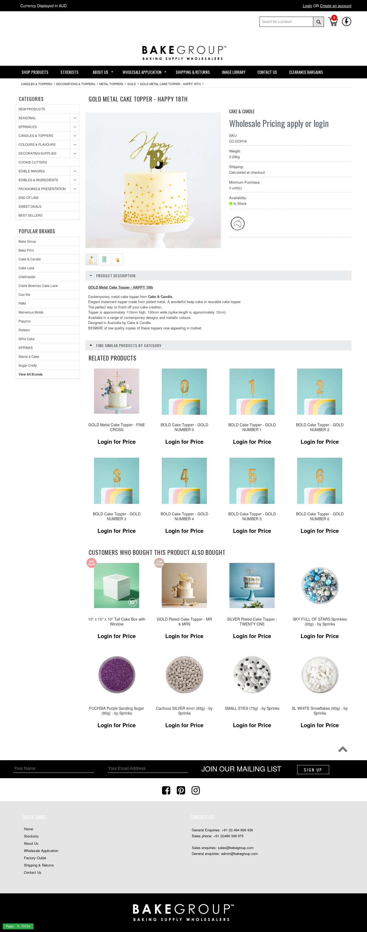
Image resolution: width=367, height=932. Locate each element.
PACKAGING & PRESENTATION (42, 188)
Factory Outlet (35, 857)
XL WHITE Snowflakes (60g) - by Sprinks (320, 711)
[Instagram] (196, 790)
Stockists (31, 836)
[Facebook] (167, 790)
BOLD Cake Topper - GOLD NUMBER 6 (320, 516)
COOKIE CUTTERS (33, 162)
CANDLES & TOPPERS (36, 84)
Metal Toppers (111, 84)
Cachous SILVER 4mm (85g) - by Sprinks (184, 711)
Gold (131, 84)
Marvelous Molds (31, 312)
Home (28, 828)
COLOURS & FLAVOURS (37, 144)
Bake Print (26, 250)
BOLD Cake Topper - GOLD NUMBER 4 (184, 516)
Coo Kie (24, 294)
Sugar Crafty (28, 365)
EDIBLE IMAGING (32, 171)
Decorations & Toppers (75, 84)
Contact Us (32, 872)
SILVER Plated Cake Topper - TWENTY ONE (252, 622)
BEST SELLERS (30, 215)
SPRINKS (26, 347)
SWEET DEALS (30, 206)
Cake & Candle (30, 259)
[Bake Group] (183, 64)
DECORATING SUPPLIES (37, 153)
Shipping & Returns (39, 865)
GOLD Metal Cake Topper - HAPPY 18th (170, 84)
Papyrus (25, 321)
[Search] (318, 22)
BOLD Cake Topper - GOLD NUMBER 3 (117, 516)
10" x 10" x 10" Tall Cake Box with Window (116, 622)
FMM (22, 303)
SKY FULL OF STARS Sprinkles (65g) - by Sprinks (320, 622)
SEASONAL (27, 117)
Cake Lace (26, 267)
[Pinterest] (181, 790)
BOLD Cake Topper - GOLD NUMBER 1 (252, 427)
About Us (31, 843)
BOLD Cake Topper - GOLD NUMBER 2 (320, 427)
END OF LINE (29, 197)
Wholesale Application (41, 850)
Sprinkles (28, 126)
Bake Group (27, 241)
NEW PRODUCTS (32, 109)
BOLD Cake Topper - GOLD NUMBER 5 (252, 516)
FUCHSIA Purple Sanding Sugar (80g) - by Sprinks (116, 711)
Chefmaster (27, 276)
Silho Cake (27, 338)
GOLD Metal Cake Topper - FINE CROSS (116, 427)
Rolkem (24, 329)
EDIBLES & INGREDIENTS (38, 179)
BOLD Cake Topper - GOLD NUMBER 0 (184, 427)
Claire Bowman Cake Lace (38, 285)
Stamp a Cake (29, 356)
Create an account (335, 5)
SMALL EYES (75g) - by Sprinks (252, 708)
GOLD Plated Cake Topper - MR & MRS (184, 622)
